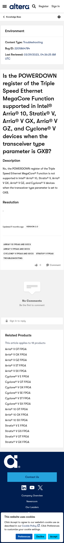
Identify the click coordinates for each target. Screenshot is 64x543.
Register (44, 6)
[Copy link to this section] (22, 160)
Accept (53, 536)
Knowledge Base (13, 17)
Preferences (24, 536)
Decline (40, 536)
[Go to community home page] (19, 6)
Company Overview (32, 495)
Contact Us (32, 477)
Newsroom (32, 501)
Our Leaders (32, 507)
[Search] (34, 6)
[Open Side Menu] (4, 6)
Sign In (56, 6)
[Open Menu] (59, 17)
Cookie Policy (29, 525)
